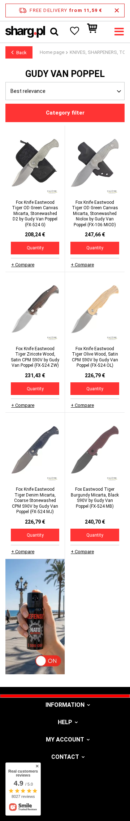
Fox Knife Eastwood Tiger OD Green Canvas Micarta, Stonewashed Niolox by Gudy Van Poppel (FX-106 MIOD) (95, 213)
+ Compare (22, 264)
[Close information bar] (117, 10)
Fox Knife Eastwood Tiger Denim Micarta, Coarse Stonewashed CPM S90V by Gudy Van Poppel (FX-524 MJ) (35, 500)
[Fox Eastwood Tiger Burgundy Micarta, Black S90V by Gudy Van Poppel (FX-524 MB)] (94, 450)
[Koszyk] (96, 32)
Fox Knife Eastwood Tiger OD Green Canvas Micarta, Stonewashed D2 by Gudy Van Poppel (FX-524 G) (35, 213)
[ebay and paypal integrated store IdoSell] (65, 802)
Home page (52, 52)
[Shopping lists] (74, 32)
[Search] (54, 32)
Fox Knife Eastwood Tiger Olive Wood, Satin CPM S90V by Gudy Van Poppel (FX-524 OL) (95, 357)
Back (21, 52)
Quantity (35, 247)
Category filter (65, 112)
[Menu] (119, 32)
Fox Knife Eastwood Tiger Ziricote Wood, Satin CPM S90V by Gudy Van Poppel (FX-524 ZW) (35, 357)
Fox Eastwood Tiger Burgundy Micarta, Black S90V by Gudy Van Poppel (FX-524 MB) (95, 498)
